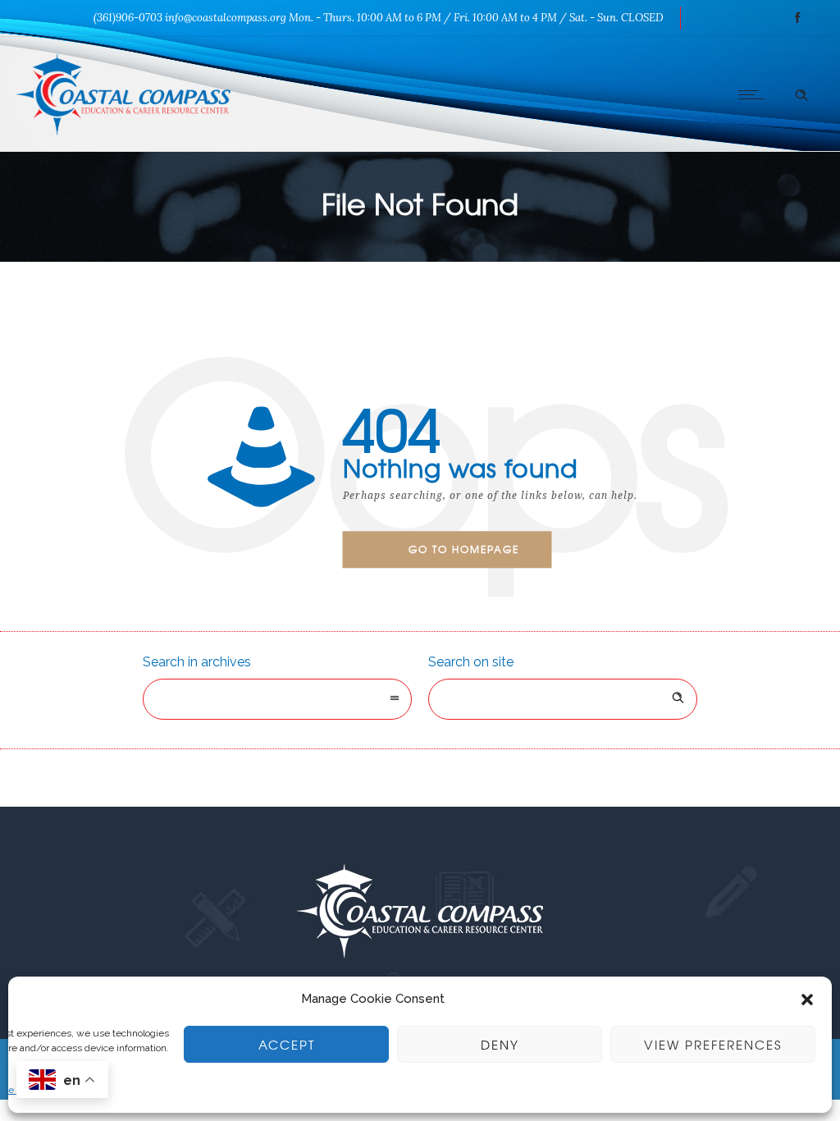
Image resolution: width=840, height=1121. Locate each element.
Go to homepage (464, 549)
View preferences (713, 1045)
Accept (286, 1045)
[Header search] (801, 92)
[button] (807, 999)
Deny (500, 1045)
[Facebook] (797, 18)
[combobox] (277, 699)
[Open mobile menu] (754, 94)
